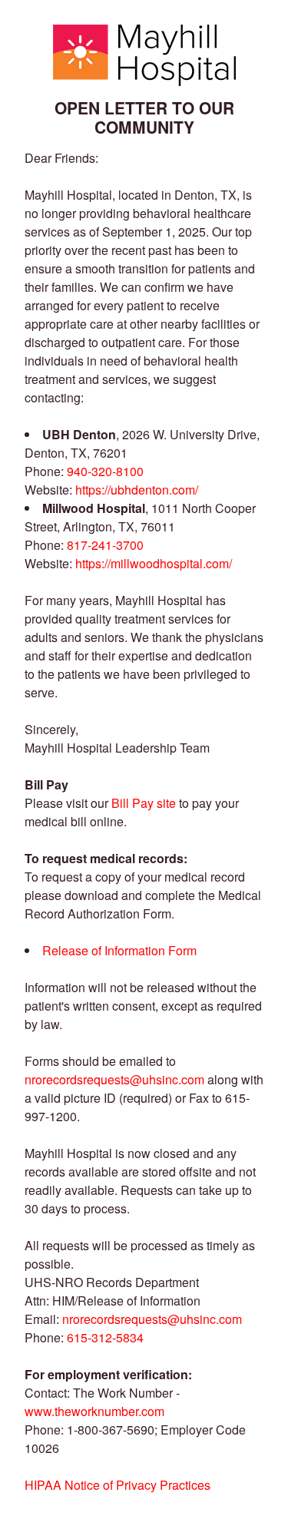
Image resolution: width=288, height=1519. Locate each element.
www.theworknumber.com (94, 1411)
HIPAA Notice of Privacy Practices (117, 1485)
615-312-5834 (105, 1337)
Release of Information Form (119, 950)
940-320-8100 (105, 471)
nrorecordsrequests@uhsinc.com (114, 1079)
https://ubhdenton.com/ (136, 489)
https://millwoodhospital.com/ (153, 563)
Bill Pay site (143, 803)
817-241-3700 (105, 545)
